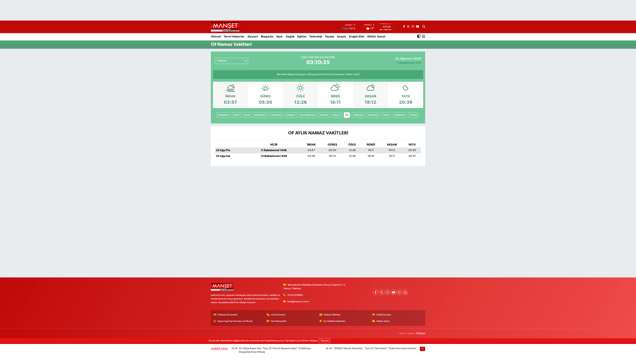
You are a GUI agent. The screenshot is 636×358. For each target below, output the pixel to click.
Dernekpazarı (307, 115)
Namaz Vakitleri (332, 314)
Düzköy (324, 115)
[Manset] (225, 26)
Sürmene (373, 115)
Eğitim (301, 36)
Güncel (216, 36)
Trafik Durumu (383, 314)
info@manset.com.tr (299, 301)
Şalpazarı (358, 115)
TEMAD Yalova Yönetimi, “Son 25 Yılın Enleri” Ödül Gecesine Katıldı (374, 348)
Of (346, 115)
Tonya (386, 115)
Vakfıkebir (399, 115)
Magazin (267, 36)
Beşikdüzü (260, 115)
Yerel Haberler (234, 36)
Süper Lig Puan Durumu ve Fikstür (235, 321)
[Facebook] (375, 292)
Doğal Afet (357, 36)
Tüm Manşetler (278, 321)
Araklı (236, 115)
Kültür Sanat (376, 36)
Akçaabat (223, 115)
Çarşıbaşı (276, 115)
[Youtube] (393, 292)
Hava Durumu (278, 314)
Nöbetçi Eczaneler (228, 314)
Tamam (324, 340)
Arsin (247, 115)
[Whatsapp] (399, 292)
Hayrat (336, 115)
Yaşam (329, 36)
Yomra (413, 115)
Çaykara (290, 115)
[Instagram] (387, 292)
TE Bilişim (420, 333)
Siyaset (252, 36)
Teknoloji (315, 36)
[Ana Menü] (423, 36)
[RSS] (405, 292)
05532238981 (295, 295)
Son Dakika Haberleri (334, 321)
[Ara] (423, 27)
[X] (381, 292)
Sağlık (290, 36)
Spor (279, 36)
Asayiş (341, 36)
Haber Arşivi (383, 321)
